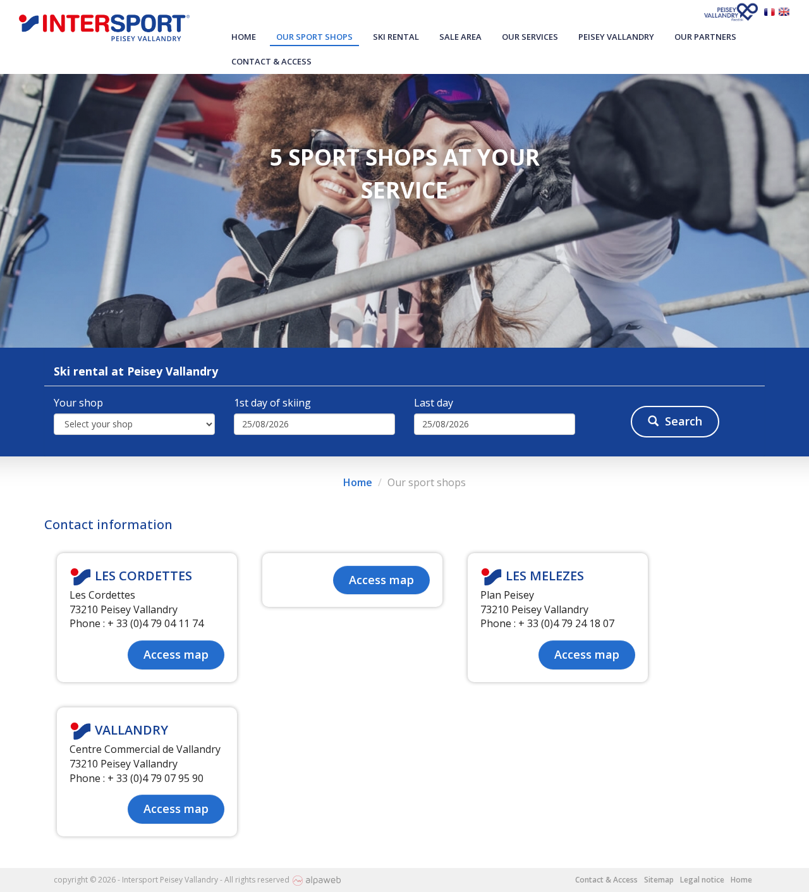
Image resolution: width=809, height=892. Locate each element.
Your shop (78, 403)
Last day (433, 403)
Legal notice (702, 879)
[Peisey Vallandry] (732, 11)
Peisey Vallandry (616, 36)
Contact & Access (271, 61)
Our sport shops (314, 36)
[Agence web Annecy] (316, 879)
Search (683, 421)
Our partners (705, 36)
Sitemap (659, 879)
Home (243, 36)
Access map (176, 654)
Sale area (460, 36)
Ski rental (396, 36)
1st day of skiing (272, 403)
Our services (530, 36)
